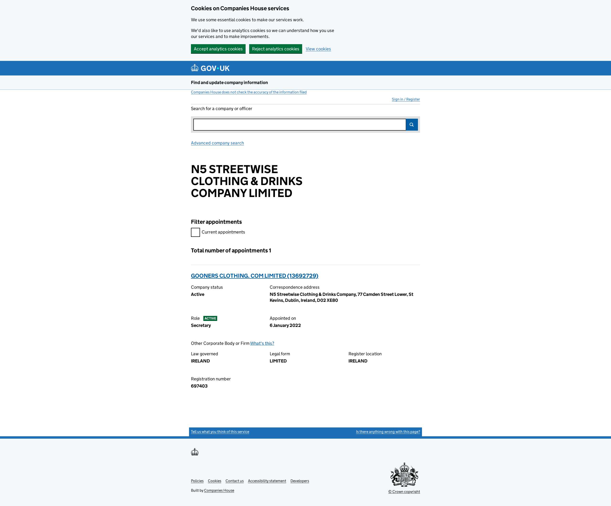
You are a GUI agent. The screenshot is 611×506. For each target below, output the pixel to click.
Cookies (214, 481)
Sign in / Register (406, 99)
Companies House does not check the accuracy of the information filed (249, 92)
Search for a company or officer (221, 108)
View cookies (318, 49)
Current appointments (223, 232)
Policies (197, 481)
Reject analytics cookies (275, 49)
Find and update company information (229, 82)
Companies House (219, 490)
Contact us (235, 481)
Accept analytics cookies (218, 49)
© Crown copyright (404, 491)
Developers (299, 481)
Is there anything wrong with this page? (388, 431)
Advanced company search (217, 143)
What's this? (262, 343)
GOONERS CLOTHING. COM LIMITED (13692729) (254, 275)
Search (412, 125)
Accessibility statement (267, 481)
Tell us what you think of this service (220, 431)
